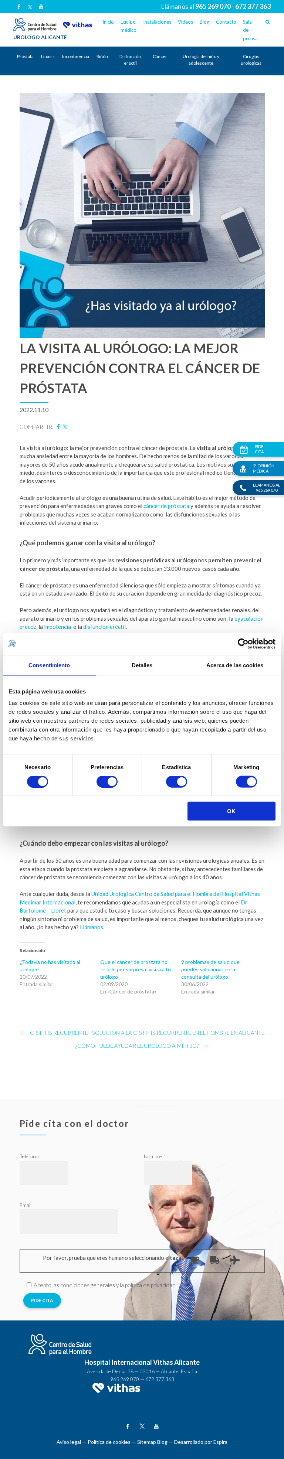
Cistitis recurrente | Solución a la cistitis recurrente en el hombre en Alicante (147, 1032)
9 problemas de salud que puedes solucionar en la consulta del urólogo (210, 969)
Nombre (153, 1156)
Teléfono (29, 1156)
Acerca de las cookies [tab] (234, 665)
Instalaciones (157, 22)
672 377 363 (159, 1379)
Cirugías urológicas (251, 60)
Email (25, 1205)
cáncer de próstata (166, 505)
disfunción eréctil (104, 626)
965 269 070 (124, 1379)
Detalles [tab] (142, 665)
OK (231, 811)
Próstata (25, 56)
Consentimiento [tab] (49, 665)
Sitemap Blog (152, 1442)
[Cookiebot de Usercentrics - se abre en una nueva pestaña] (243, 643)
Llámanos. (92, 927)
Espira (220, 1442)
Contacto (226, 22)
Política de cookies (109, 1442)
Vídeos (185, 22)
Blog (204, 22)
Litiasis (48, 56)
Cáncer (160, 56)
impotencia (57, 626)
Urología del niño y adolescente (201, 60)
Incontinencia (75, 56)
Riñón (102, 56)
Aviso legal (69, 1442)
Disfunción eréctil (130, 60)
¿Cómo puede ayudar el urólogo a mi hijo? (137, 1045)
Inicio (108, 22)
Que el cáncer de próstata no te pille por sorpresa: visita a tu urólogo (135, 969)
